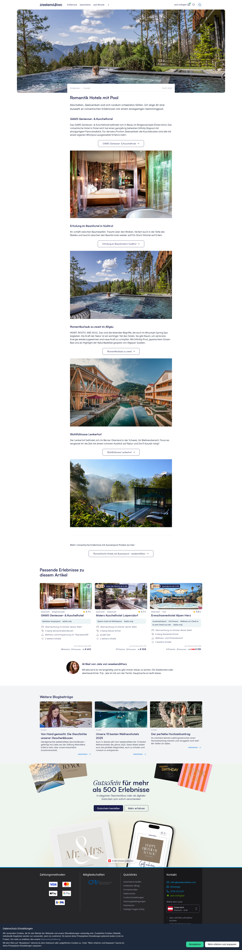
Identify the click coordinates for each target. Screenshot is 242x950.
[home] (51, 4)
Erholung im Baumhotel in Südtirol (119, 243)
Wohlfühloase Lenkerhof (119, 452)
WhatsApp (175, 886)
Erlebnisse (72, 4)
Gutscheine (85, 4)
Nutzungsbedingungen (134, 901)
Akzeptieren (195, 944)
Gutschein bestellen (108, 808)
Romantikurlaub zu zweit (119, 351)
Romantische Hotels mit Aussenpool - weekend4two (119, 553)
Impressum (128, 905)
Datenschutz (129, 893)
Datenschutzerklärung (50, 939)
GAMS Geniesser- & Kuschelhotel (119, 143)
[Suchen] (199, 4)
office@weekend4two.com (183, 882)
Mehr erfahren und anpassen (222, 944)
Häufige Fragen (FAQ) (133, 909)
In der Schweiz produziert (122, 861)
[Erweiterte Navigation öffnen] (109, 4)
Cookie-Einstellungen (133, 897)
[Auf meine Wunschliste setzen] (89, 586)
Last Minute (98, 4)
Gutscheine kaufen (132, 881)
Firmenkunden (130, 889)
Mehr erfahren (136, 808)
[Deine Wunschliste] (194, 4)
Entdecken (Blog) (131, 885)
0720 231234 (177, 891)
